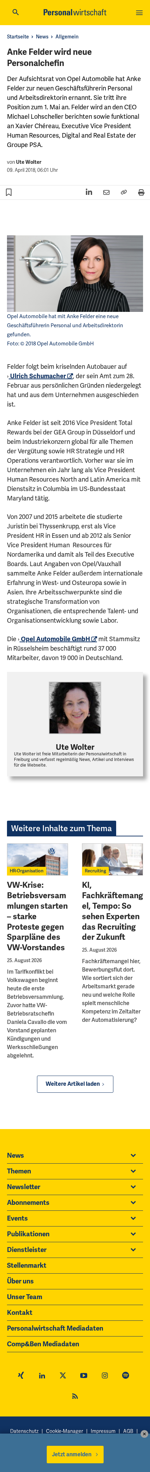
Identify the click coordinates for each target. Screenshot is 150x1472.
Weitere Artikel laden (73, 1084)
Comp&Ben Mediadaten (43, 1344)
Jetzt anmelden (71, 1454)
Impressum (103, 1431)
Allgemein (66, 37)
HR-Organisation (27, 871)
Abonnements (28, 1203)
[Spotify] (125, 1376)
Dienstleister (26, 1250)
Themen (19, 1171)
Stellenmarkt (26, 1265)
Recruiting (95, 871)
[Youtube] (83, 1376)
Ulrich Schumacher (37, 376)
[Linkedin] (42, 1376)
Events (17, 1218)
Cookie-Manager (64, 1431)
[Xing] (21, 1376)
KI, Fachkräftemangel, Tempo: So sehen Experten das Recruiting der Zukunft (112, 911)
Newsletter (23, 1187)
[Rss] (75, 1397)
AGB (128, 1431)
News (42, 37)
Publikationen (28, 1234)
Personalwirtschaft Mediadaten (55, 1328)
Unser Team (24, 1297)
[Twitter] (63, 1376)
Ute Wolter (29, 162)
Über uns (20, 1281)
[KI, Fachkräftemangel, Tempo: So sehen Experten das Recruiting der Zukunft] (112, 859)
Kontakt (19, 1313)
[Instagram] (104, 1376)
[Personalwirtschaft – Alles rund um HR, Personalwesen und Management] (75, 12)
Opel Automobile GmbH (55, 639)
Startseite (18, 37)
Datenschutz (24, 1431)
